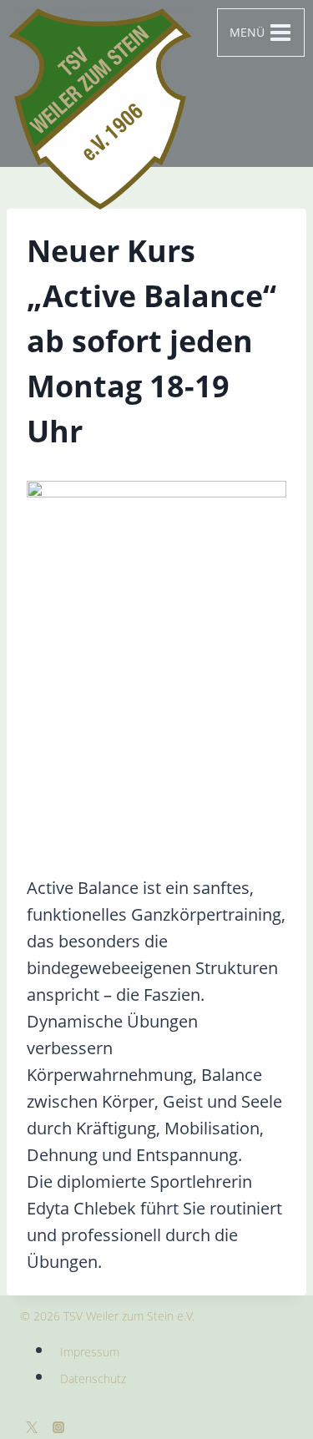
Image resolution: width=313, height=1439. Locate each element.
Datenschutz (93, 1378)
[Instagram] (58, 1427)
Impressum (89, 1352)
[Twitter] (31, 1427)
